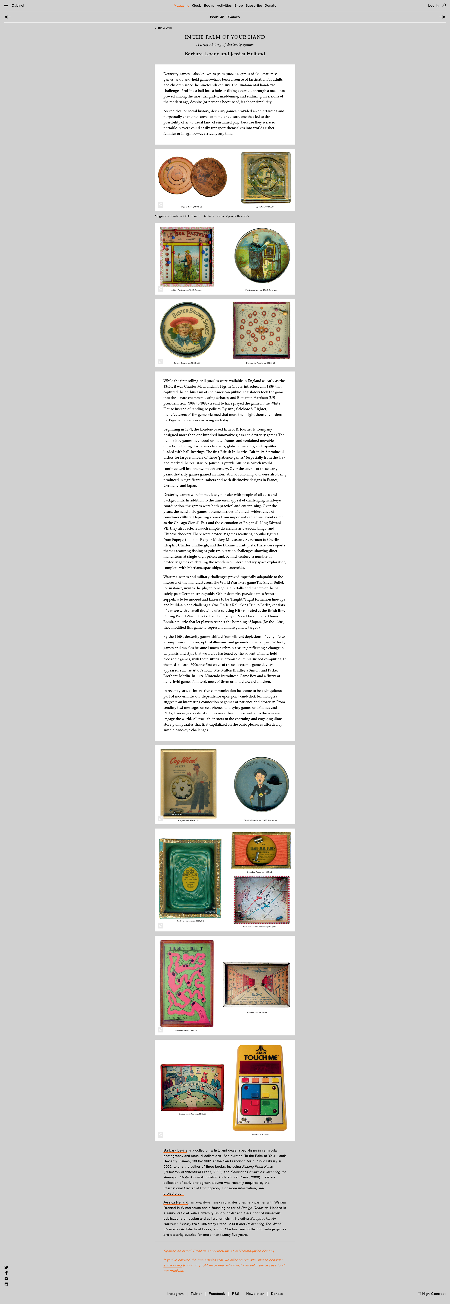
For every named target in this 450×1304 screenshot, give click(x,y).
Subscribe (253, 5)
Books (209, 5)
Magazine (181, 5)
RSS (235, 1294)
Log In (433, 5)
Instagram (175, 1294)
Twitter (196, 1294)
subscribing (172, 1265)
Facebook (217, 1294)
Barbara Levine (175, 1150)
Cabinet (17, 5)
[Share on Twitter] (6, 1267)
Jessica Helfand (175, 1202)
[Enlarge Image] (160, 205)
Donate (270, 5)
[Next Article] (442, 17)
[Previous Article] (7, 17)
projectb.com (237, 216)
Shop (238, 5)
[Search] (444, 5)
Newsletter (255, 1294)
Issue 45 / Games (225, 17)
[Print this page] (6, 1284)
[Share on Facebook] (6, 1273)
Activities (224, 5)
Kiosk (196, 5)
